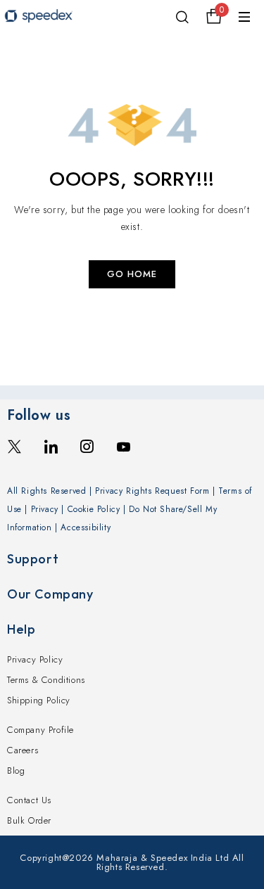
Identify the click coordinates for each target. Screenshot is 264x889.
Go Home (132, 274)
